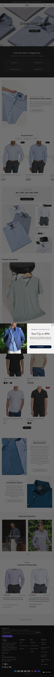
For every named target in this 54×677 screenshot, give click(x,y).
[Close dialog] (52, 325)
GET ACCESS (40, 346)
